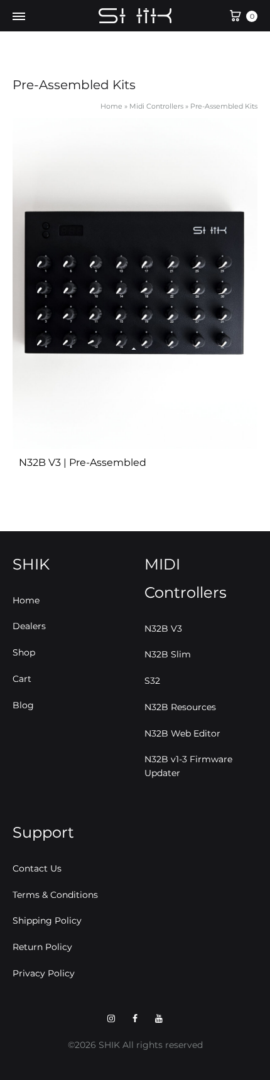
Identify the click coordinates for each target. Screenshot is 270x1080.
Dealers (29, 626)
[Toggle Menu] (19, 17)
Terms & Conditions (55, 894)
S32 (152, 680)
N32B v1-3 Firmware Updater (188, 766)
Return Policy (42, 947)
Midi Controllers (156, 106)
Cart (22, 678)
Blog (23, 705)
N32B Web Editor (182, 733)
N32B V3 (163, 628)
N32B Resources (180, 707)
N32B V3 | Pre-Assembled (82, 462)
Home (111, 106)
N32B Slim (167, 654)
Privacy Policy (44, 973)
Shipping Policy (47, 920)
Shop (24, 652)
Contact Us (37, 868)
